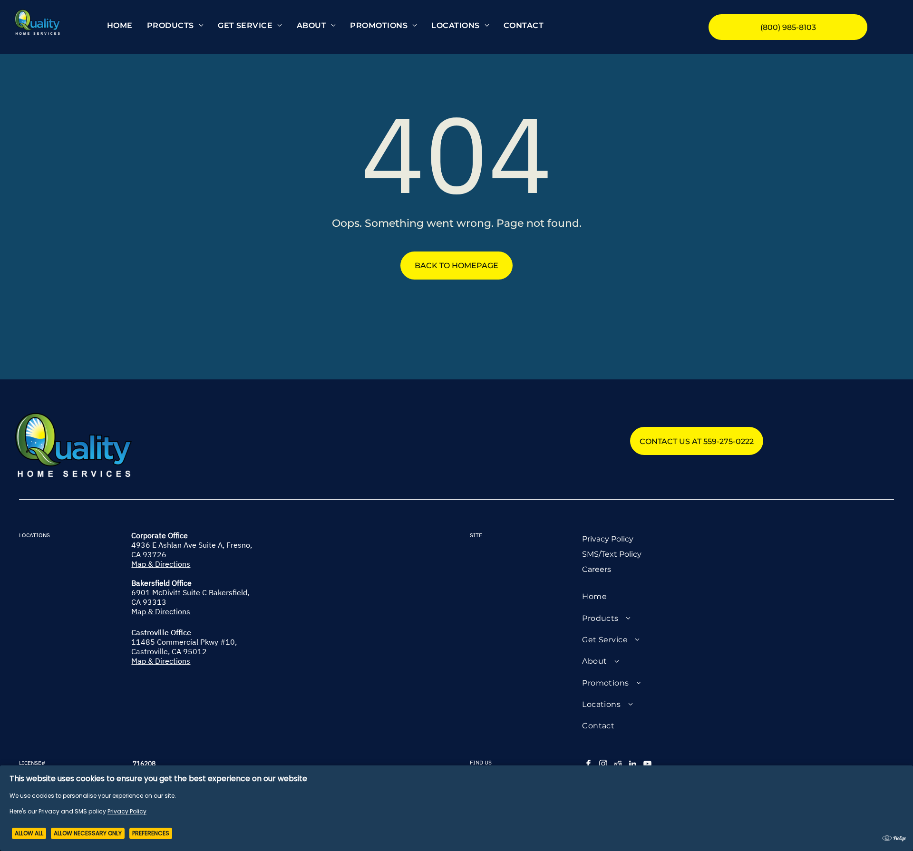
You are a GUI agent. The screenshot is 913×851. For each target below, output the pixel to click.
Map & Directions (160, 564)
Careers (596, 569)
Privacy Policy (607, 538)
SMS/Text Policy (611, 554)
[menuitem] (120, 25)
